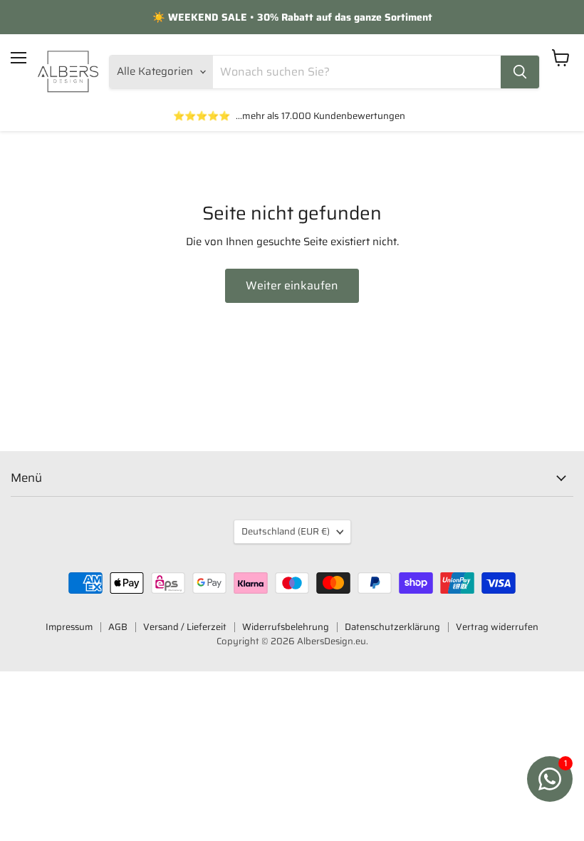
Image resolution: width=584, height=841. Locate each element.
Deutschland (285, 531)
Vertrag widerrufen (497, 626)
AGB (117, 626)
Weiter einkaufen (292, 285)
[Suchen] (520, 72)
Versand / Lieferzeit (184, 626)
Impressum (69, 626)
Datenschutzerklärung (392, 626)
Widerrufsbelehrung (285, 626)
